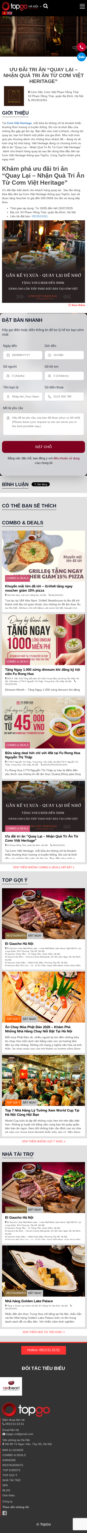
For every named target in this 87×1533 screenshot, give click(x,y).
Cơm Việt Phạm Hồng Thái (61, 92)
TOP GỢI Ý (13, 1019)
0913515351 (38, 100)
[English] (10, 12)
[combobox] (35, 7)
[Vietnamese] (4, 12)
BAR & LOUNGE (12, 1450)
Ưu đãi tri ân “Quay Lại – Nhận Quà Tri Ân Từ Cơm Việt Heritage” (41, 838)
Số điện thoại (54, 387)
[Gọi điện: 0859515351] (81, 56)
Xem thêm (78, 305)
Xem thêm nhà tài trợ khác (42, 1332)
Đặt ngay (35, 935)
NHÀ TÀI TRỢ (11, 1480)
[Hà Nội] (14, 6)
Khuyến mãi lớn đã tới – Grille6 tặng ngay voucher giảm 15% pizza (38, 588)
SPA (5, 1485)
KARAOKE (9, 1460)
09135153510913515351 (55, 765)
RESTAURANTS (16, 935)
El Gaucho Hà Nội (19, 944)
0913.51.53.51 (14, 1423)
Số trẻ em (51, 366)
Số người (10, 366)
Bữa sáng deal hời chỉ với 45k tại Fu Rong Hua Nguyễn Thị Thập (42, 755)
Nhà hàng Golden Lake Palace (29, 1301)
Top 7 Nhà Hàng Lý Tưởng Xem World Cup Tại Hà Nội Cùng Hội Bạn (42, 1113)
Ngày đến (10, 346)
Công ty (7, 1501)
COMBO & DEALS (17, 578)
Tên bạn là (10, 387)
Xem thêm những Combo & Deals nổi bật (43, 867)
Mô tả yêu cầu (13, 408)
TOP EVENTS (11, 1470)
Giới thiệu (8, 1495)
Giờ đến (50, 346)
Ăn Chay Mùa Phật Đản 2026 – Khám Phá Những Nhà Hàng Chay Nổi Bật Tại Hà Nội (38, 1029)
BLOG (6, 1490)
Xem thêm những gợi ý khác (43, 1141)
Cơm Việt (36, 92)
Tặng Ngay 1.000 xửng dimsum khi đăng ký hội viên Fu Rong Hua (42, 672)
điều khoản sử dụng (66, 458)
